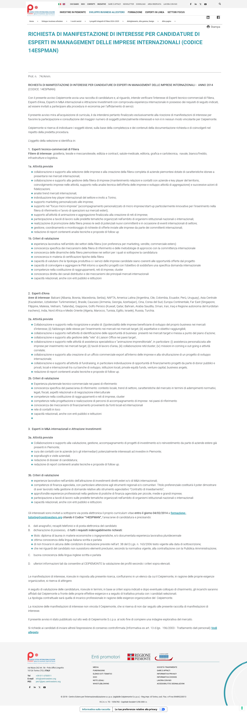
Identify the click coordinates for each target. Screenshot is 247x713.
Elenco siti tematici (102, 674)
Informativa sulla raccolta (96, 709)
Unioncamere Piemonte (168, 658)
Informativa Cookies (167, 677)
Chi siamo (74, 4)
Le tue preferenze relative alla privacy (136, 709)
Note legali (98, 680)
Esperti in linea (154, 12)
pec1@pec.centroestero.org (48, 681)
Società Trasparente (167, 667)
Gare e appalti (114, 4)
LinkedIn (196, 4)
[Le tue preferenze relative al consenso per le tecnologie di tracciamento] (242, 708)
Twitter (201, 4)
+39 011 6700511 (44, 676)
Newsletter (128, 4)
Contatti (91, 4)
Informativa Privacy (167, 674)
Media (95, 667)
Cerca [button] (220, 4)
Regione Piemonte (141, 658)
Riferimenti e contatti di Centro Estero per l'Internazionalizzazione (56, 658)
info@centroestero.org (46, 679)
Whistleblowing (101, 684)
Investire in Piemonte (73, 12)
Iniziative (101, 4)
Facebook (191, 4)
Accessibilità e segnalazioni (171, 684)
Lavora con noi (170, 4)
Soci (83, 4)
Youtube (205, 4)
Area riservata (154, 4)
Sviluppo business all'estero (107, 12)
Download (141, 4)
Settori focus (176, 12)
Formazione (135, 12)
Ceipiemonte (41, 10)
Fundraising (99, 670)
